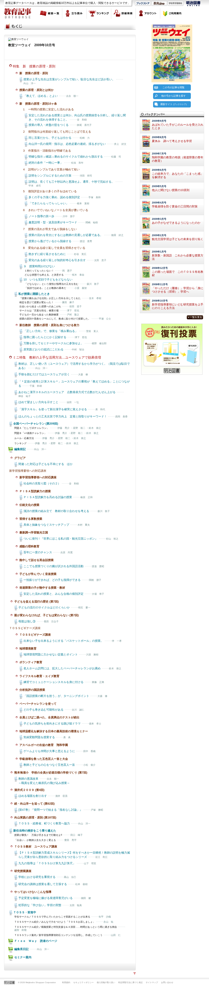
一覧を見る (196, 317)
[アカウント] (148, 13)
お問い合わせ (167, 982)
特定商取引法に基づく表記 (130, 982)
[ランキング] (99, 13)
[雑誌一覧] (50, 13)
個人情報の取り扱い (106, 982)
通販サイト (173, 104)
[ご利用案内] (172, 13)
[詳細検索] (123, 13)
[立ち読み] (74, 13)
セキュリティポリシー (83, 982)
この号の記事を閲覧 (173, 87)
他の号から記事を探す (173, 95)
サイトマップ (152, 982)
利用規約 (66, 982)
